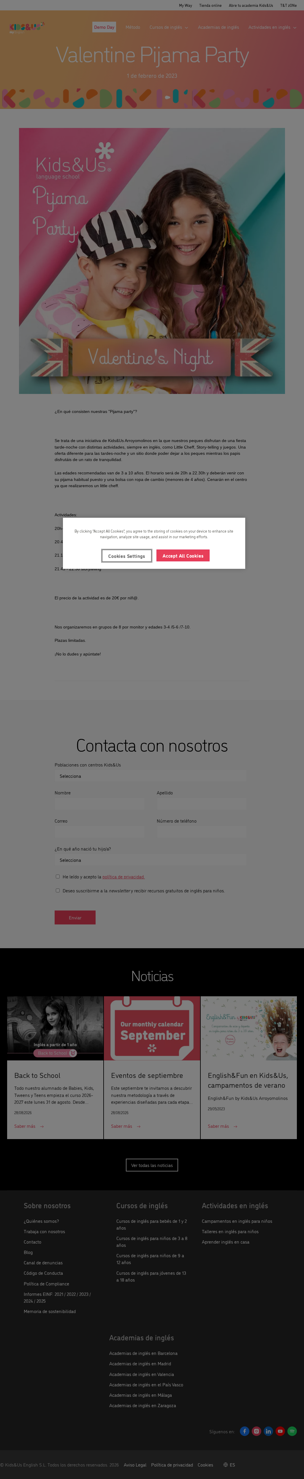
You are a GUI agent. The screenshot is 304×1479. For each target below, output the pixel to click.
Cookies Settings (126, 555)
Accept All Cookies (183, 555)
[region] (154, 543)
